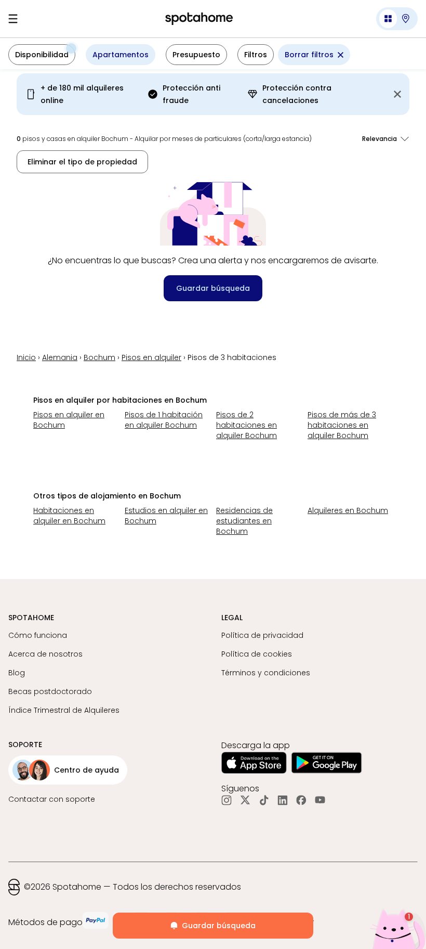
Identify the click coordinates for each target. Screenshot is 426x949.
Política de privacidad (262, 635)
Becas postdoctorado (50, 691)
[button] (397, 18)
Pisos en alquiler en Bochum (68, 419)
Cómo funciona (37, 635)
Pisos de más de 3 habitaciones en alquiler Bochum (342, 425)
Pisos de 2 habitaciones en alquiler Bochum (246, 425)
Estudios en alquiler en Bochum (166, 515)
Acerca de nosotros (45, 654)
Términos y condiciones (265, 673)
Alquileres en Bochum (348, 510)
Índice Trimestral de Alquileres (63, 710)
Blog (16, 673)
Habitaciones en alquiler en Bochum (69, 515)
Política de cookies (256, 654)
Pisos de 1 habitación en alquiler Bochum (164, 419)
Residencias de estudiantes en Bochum (244, 520)
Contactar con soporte (51, 799)
